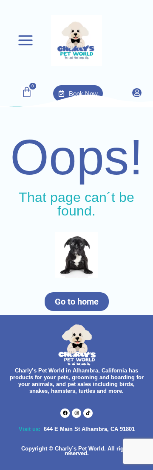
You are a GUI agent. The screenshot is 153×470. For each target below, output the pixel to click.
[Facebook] (65, 413)
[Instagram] (76, 413)
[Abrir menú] (25, 40)
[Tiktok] (88, 413)
